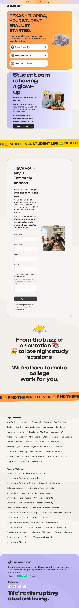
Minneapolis (34, 437)
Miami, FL (11, 432)
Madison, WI (35, 451)
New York (11, 422)
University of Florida (16, 493)
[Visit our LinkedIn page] (24, 586)
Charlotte (29, 441)
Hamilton (26, 456)
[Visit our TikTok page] (10, 586)
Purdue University (39, 517)
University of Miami (15, 527)
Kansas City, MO (30, 446)
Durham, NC (24, 461)
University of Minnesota (55, 527)
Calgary (55, 437)
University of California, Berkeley (22, 483)
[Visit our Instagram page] (14, 586)
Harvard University (15, 473)
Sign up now (22, 126)
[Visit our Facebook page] (19, 586)
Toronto (48, 422)
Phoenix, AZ (12, 437)
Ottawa (46, 437)
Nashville (40, 441)
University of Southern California (44, 507)
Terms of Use (27, 307)
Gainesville (37, 461)
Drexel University (14, 537)
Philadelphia (32, 432)
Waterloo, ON (13, 456)
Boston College (34, 527)
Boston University (45, 503)
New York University (35, 473)
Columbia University (16, 488)
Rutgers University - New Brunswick (23, 522)
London (58, 451)
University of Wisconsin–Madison (56, 512)
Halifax (64, 456)
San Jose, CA (57, 432)
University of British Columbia (20, 503)
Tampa (10, 441)
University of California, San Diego (22, 512)
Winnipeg (23, 451)
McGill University (50, 522)
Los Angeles (23, 422)
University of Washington (39, 493)
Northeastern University (18, 517)
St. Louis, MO (46, 446)
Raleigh (19, 441)
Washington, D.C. (33, 427)
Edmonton (11, 451)
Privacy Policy (19, 309)
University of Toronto (43, 498)
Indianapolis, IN (13, 446)
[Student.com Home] (14, 6)
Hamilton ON (38, 456)
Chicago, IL (37, 422)
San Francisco (60, 422)
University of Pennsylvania (19, 498)
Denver (23, 437)
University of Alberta (16, 542)
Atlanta (20, 432)
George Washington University (39, 537)
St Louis (58, 446)
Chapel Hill (11, 461)
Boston (10, 427)
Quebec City (53, 456)
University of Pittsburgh (42, 532)
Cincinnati (48, 451)
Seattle (19, 427)
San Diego (60, 427)
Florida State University (17, 532)
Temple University (63, 532)
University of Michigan (49, 483)
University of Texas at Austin (41, 488)
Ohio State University (17, 507)
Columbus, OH (53, 441)
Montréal (44, 432)
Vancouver (48, 427)
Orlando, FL (67, 437)
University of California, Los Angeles (23, 478)
